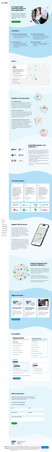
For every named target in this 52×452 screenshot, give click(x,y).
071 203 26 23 (15, 402)
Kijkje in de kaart (4, 232)
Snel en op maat (4, 224)
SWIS (25, 441)
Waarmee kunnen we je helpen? (16, 416)
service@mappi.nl (21, 404)
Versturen (14, 423)
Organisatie (30, 412)
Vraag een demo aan (16, 21)
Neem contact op (4, 235)
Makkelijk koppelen (5, 226)
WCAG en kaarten (4, 230)
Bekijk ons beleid (15, 450)
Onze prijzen (4, 233)
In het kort (3, 221)
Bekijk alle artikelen (16, 319)
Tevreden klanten (4, 228)
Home (3, 219)
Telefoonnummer (14, 412)
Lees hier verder (16, 249)
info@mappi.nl (22, 402)
